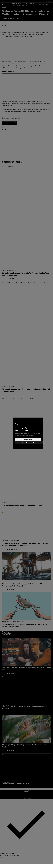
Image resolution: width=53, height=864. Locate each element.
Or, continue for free (28, 447)
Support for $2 (28, 439)
